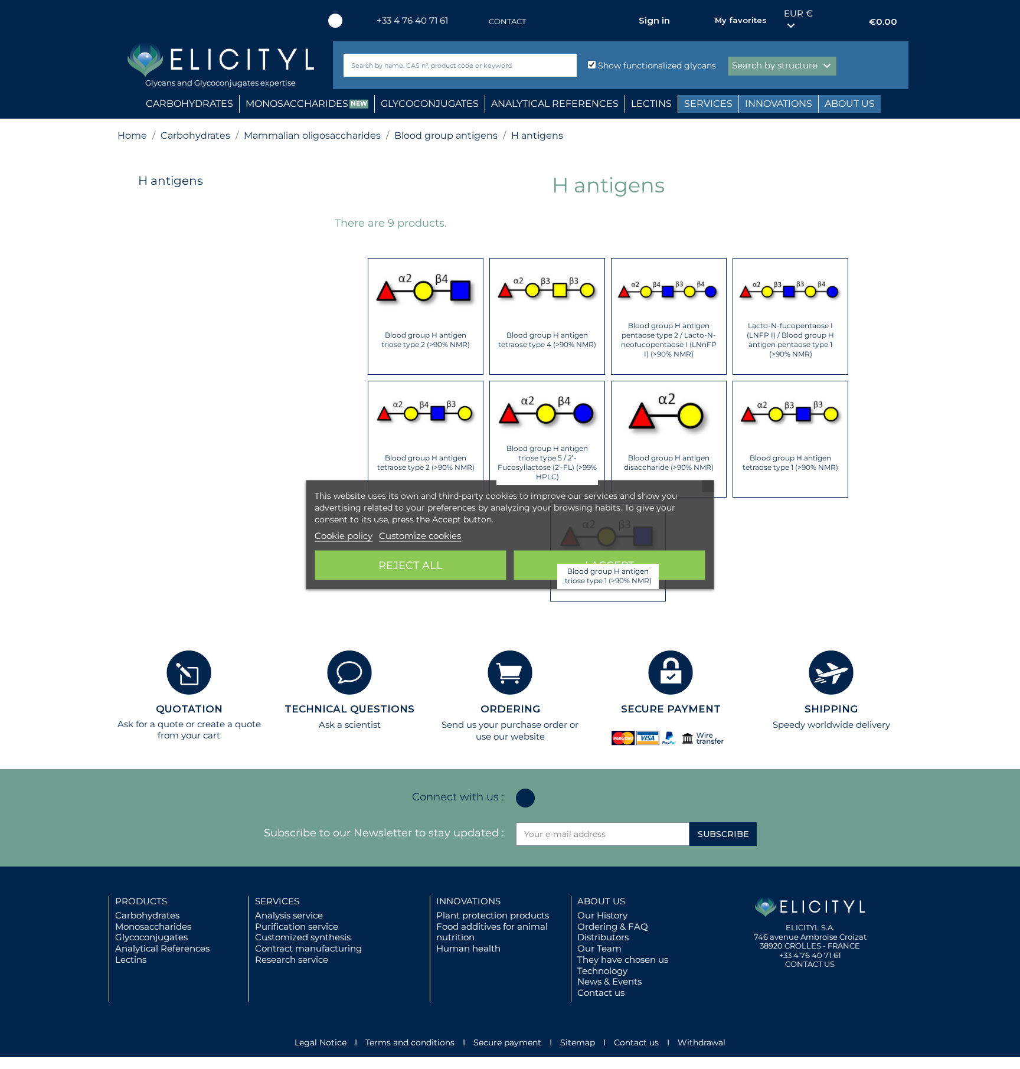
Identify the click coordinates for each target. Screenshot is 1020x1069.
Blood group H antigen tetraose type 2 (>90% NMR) (426, 462)
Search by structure (783, 66)
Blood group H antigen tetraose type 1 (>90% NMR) (790, 462)
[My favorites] (700, 21)
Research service (291, 959)
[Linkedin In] (335, 21)
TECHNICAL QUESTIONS (349, 709)
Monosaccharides (153, 926)
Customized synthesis (303, 937)
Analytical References (162, 948)
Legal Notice (320, 1042)
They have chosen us (622, 959)
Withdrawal (701, 1042)
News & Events (609, 981)
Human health (468, 948)
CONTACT (507, 21)
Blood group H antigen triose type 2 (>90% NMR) (425, 340)
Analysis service (289, 915)
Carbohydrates (147, 915)
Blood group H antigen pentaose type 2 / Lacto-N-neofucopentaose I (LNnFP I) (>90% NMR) (669, 339)
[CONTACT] (477, 21)
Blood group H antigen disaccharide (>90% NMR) (669, 462)
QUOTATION (189, 709)
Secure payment (507, 1042)
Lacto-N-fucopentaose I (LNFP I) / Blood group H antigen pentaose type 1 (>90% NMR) (790, 339)
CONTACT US (810, 964)
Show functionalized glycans (656, 65)
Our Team (599, 948)
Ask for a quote (150, 724)
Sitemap (577, 1042)
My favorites (741, 20)
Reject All (410, 564)
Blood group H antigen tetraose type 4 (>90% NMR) (547, 340)
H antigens (170, 181)
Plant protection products (492, 915)
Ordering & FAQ (612, 926)
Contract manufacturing (308, 948)
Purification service (296, 926)
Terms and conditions (410, 1042)
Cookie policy (343, 535)
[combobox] (440, 65)
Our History (602, 915)
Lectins (130, 959)
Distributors (603, 937)
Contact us (601, 992)
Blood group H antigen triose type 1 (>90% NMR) (608, 576)
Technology (602, 970)
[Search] (565, 65)
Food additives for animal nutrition (492, 932)
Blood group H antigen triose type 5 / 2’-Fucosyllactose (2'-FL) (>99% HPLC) (547, 462)
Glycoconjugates (151, 937)
